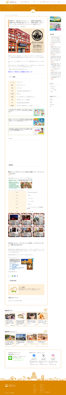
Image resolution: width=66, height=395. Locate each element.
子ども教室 (52, 88)
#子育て (51, 102)
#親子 (51, 106)
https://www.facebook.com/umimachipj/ (23, 102)
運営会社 (41, 386)
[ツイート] (17, 276)
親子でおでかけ (53, 86)
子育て (35, 386)
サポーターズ (42, 387)
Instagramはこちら (52, 364)
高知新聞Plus (23, 71)
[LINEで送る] (12, 276)
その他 (52, 91)
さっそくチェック (18, 359)
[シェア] (15, 276)
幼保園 (35, 390)
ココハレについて (42, 384)
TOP (34, 384)
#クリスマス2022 (15, 300)
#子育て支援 (52, 104)
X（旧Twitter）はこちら (43, 364)
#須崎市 (20, 300)
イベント (35, 387)
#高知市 (51, 99)
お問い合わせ (42, 390)
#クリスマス (10, 300)
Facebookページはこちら (33, 364)
